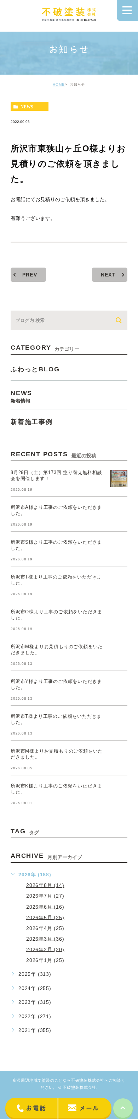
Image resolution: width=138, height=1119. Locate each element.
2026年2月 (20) (45, 949)
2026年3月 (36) (45, 938)
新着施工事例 (32, 421)
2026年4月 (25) (45, 928)
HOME (59, 84)
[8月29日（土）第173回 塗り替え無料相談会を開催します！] (118, 478)
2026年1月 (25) (45, 960)
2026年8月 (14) (45, 885)
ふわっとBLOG (35, 369)
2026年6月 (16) (45, 906)
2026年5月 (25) (45, 917)
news (27, 106)
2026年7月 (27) (45, 896)
